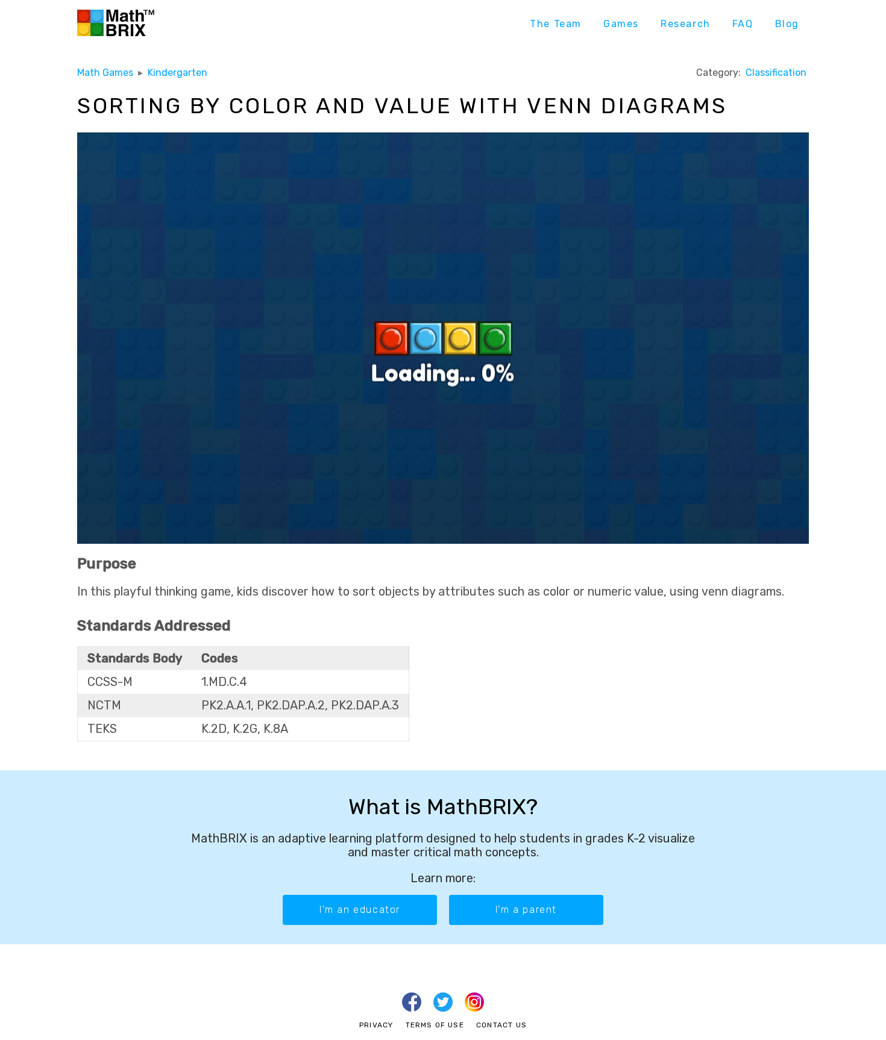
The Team (556, 24)
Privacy (376, 1025)
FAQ (742, 24)
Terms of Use (435, 1025)
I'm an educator (359, 909)
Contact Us (501, 1025)
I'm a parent (526, 909)
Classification (776, 72)
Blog (787, 24)
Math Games (105, 72)
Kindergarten (177, 72)
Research (686, 24)
